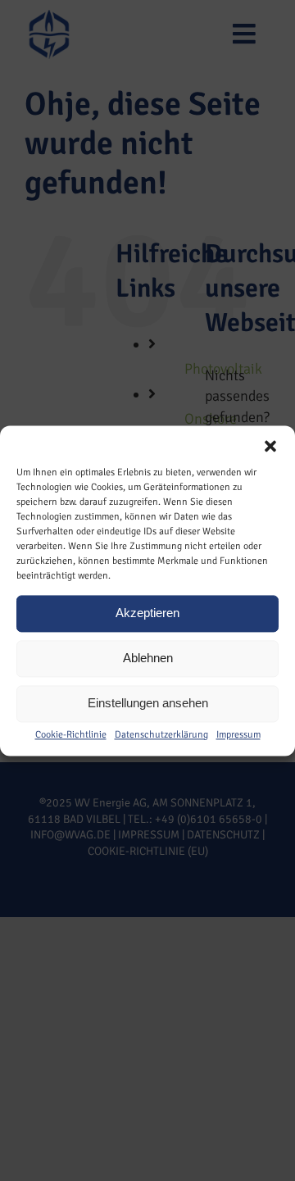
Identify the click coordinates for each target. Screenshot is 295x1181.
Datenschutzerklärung (161, 735)
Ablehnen (148, 658)
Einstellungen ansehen (148, 703)
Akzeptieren (147, 613)
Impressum (238, 735)
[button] (270, 446)
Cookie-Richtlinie (71, 735)
